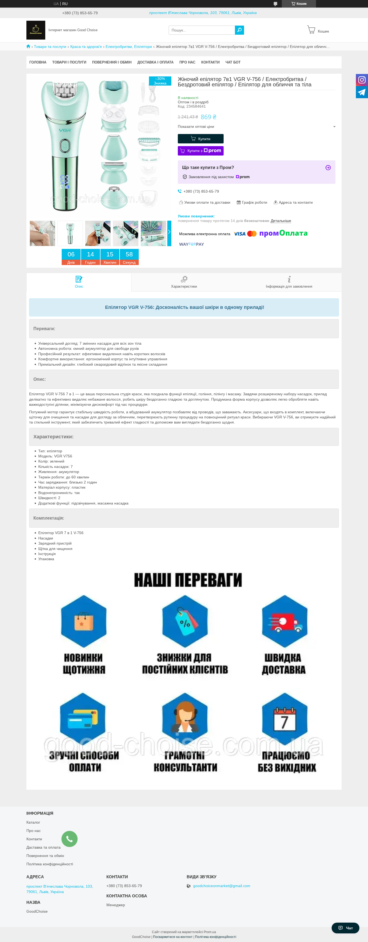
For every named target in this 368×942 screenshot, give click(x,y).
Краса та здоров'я (86, 46)
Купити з (195, 151)
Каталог (33, 822)
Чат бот (233, 62)
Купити (204, 139)
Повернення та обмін (45, 855)
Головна (37, 62)
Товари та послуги (50, 46)
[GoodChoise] (35, 30)
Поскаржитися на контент (173, 937)
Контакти (210, 62)
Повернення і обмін (111, 62)
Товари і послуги (69, 62)
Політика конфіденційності (49, 864)
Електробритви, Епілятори (129, 46)
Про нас (187, 62)
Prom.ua (210, 932)
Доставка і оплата (155, 62)
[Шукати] (239, 30)
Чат (349, 928)
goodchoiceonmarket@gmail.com (221, 886)
